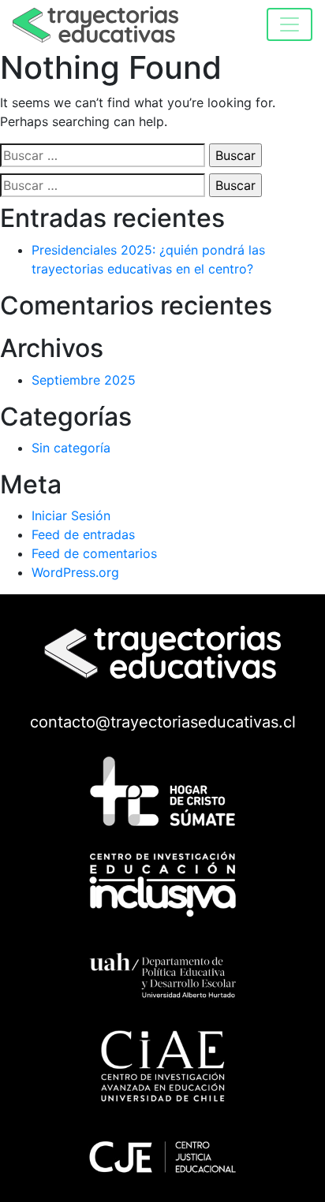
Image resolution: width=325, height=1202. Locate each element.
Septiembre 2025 (84, 380)
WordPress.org (75, 572)
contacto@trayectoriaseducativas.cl (163, 722)
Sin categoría (71, 448)
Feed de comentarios (94, 553)
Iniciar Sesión (71, 515)
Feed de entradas (83, 534)
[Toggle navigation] (289, 24)
